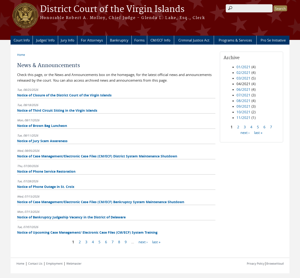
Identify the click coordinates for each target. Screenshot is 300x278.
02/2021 (243, 72)
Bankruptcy (119, 40)
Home (21, 55)
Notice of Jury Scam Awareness (42, 141)
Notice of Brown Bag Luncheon (42, 125)
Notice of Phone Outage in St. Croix (45, 186)
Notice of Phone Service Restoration (46, 171)
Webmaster (74, 263)
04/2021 (243, 83)
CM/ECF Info (160, 40)
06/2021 (243, 89)
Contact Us (35, 263)
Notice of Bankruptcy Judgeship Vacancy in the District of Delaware (71, 217)
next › (143, 241)
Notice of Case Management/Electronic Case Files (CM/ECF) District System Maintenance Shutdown (97, 156)
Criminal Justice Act (193, 40)
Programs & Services (235, 40)
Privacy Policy (255, 263)
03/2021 (243, 78)
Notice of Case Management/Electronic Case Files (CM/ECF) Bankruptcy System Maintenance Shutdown (100, 202)
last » (156, 241)
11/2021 (243, 117)
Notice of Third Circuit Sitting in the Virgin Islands (57, 110)
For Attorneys (92, 40)
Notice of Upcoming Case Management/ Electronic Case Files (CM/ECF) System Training (87, 232)
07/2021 (243, 95)
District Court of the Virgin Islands (112, 9)
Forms (139, 40)
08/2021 (243, 100)
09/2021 (243, 106)
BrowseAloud (275, 263)
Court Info (22, 40)
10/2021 (243, 112)
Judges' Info (45, 40)
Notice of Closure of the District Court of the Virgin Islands (64, 95)
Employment (54, 263)
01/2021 (243, 67)
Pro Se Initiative (273, 40)
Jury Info (67, 40)
